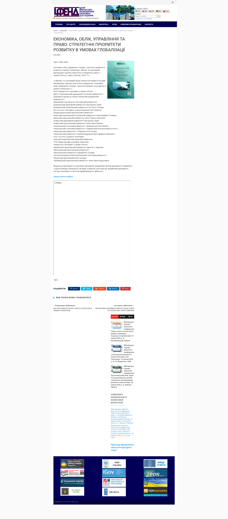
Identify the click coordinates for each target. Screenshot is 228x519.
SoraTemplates (66, 502)
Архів (114, 24)
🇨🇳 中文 (166, 11)
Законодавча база (87, 24)
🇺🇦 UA (137, 11)
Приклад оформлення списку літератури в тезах (122, 447)
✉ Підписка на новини (143, 19)
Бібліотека (103, 24)
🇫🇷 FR (151, 11)
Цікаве (114, 317)
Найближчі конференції (131, 24)
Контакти (149, 24)
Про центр (70, 24)
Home (55, 31)
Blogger (76, 502)
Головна (59, 24)
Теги (130, 317)
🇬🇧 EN (144, 11)
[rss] (172, 2)
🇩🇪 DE (158, 11)
